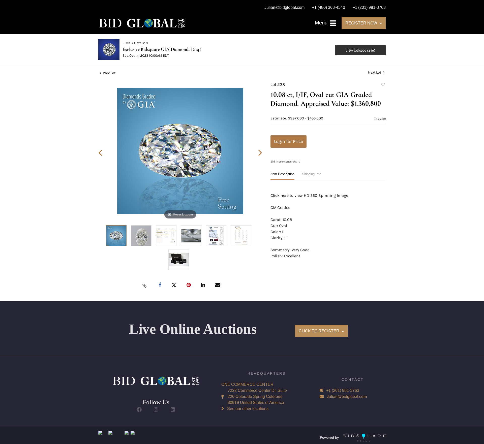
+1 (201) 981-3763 (342, 390)
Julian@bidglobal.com (347, 396)
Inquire (380, 118)
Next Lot (375, 72)
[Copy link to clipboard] (145, 285)
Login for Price (288, 141)
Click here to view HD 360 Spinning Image (309, 195)
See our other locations (247, 408)
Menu (322, 22)
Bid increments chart (285, 161)
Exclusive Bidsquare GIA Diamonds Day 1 (162, 49)
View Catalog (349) (360, 50)
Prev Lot (108, 73)
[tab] (282, 176)
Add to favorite (383, 85)
